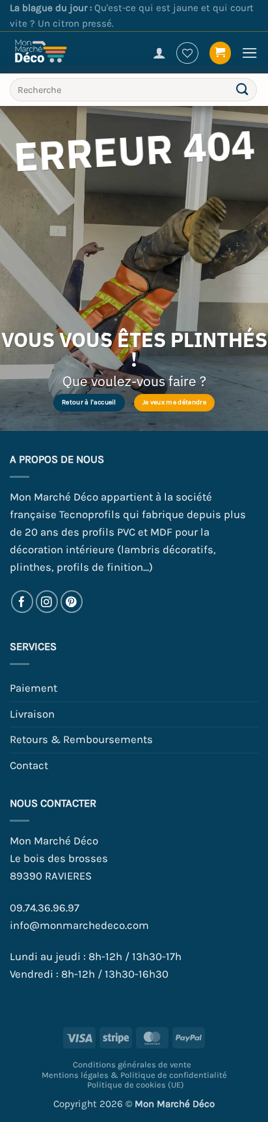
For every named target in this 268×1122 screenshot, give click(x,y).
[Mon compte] (159, 52)
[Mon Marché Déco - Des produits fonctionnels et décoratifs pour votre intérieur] (52, 52)
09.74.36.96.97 (44, 908)
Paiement (33, 688)
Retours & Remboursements (81, 739)
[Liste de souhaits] (187, 53)
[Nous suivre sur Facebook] (22, 601)
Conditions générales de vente (132, 1064)
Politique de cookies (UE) (135, 1084)
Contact (29, 765)
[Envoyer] (243, 90)
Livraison (32, 714)
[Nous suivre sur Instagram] (47, 601)
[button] (220, 53)
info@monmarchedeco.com (79, 925)
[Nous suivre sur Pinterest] (71, 601)
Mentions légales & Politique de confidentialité (134, 1075)
